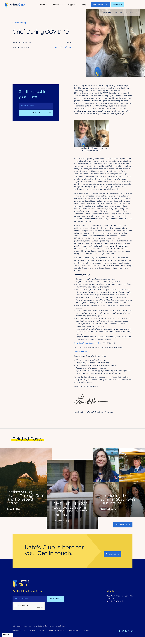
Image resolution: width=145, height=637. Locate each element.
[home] (15, 4)
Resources (107, 12)
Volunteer (118, 12)
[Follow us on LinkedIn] (126, 631)
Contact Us (111, 554)
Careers (86, 630)
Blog (84, 5)
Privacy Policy (73, 630)
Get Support (98, 4)
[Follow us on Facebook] (120, 631)
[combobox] (7, 635)
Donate (116, 4)
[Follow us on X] (129, 631)
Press (42, 630)
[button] (43, 4)
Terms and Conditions (56, 630)
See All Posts (121, 525)
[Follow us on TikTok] (131, 631)
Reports (32, 630)
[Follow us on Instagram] (123, 631)
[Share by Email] (56, 48)
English (6, 635)
